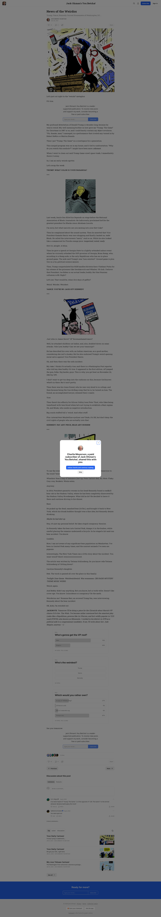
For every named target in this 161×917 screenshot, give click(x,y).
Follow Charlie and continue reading (80, 467)
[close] (98, 442)
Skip (80, 472)
